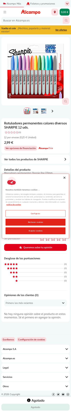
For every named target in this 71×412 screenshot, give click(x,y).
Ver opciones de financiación (21, 149)
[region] (35, 206)
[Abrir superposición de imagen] (65, 101)
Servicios (7, 376)
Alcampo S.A (9, 348)
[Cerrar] (64, 178)
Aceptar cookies (35, 230)
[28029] (54, 12)
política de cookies (13, 204)
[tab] (35, 71)
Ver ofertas (61, 29)
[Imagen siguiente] (52, 111)
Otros (6, 386)
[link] (31, 339)
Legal (6, 367)
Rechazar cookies (35, 222)
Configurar (35, 213)
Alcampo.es (9, 358)
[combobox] (32, 20)
